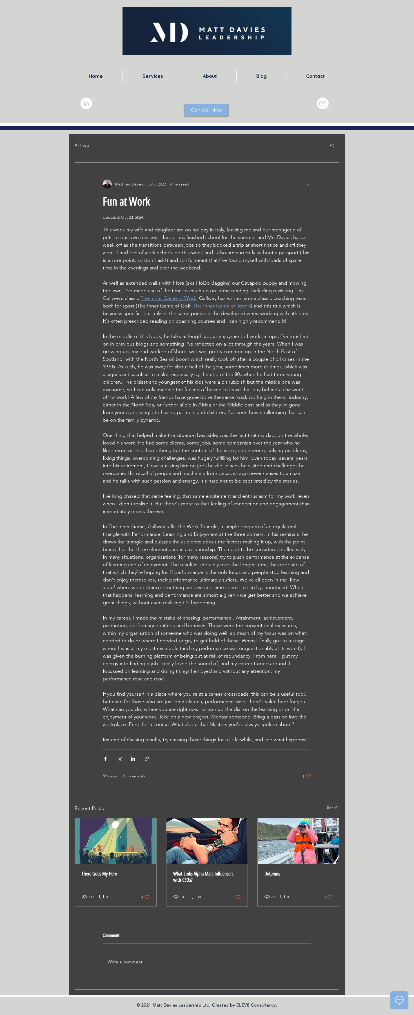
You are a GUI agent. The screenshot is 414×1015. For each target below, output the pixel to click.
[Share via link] (147, 758)
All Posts (82, 145)
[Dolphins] (298, 841)
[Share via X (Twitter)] (119, 758)
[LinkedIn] (86, 103)
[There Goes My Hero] (115, 841)
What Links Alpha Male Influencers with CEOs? (203, 877)
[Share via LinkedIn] (133, 758)
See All (333, 807)
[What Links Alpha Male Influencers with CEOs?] (207, 841)
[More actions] (307, 184)
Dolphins (272, 874)
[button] (332, 145)
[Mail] (323, 103)
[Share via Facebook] (105, 758)
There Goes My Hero (99, 874)
